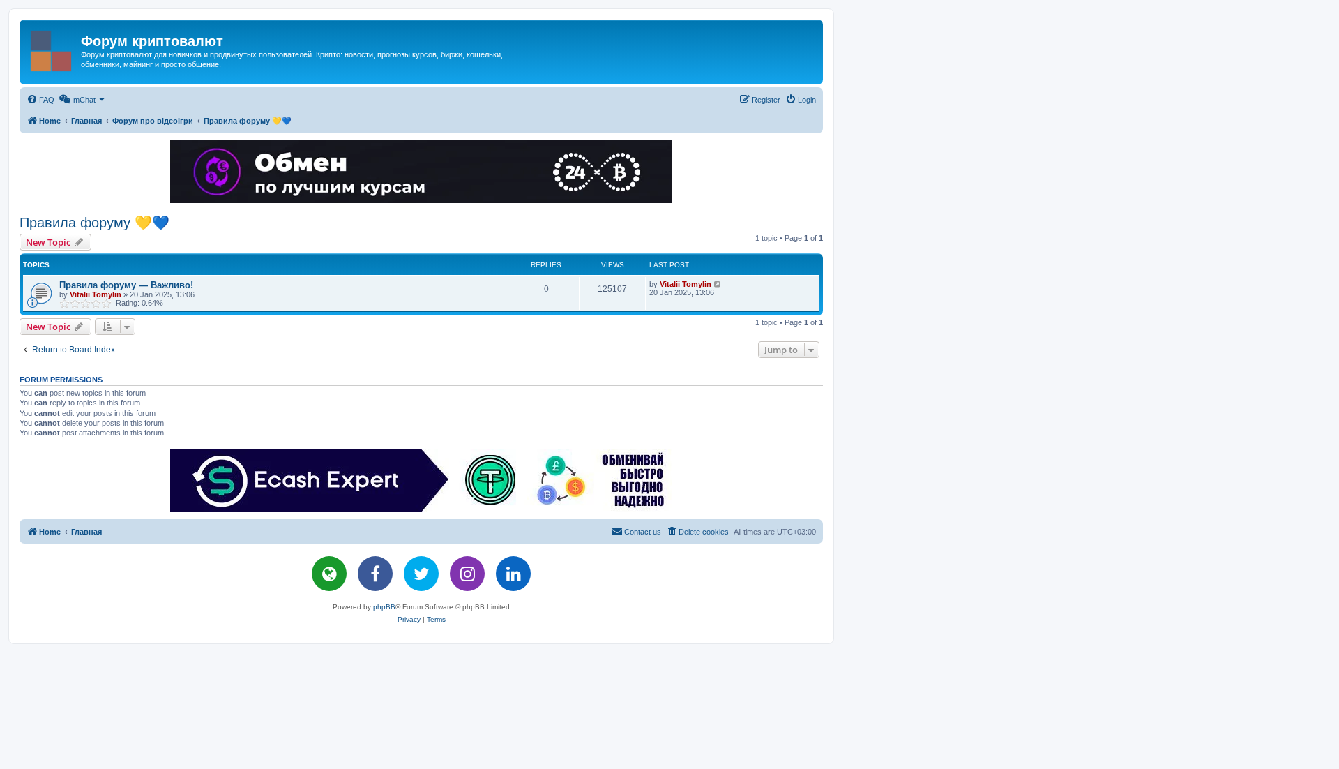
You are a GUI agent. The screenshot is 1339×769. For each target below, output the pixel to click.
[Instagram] (467, 573)
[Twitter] (421, 573)
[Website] (329, 573)
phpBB (384, 607)
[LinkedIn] (513, 573)
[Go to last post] (718, 284)
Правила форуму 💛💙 (94, 222)
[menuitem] (40, 99)
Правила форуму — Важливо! (126, 285)
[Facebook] (375, 573)
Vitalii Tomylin (95, 294)
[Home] (52, 48)
